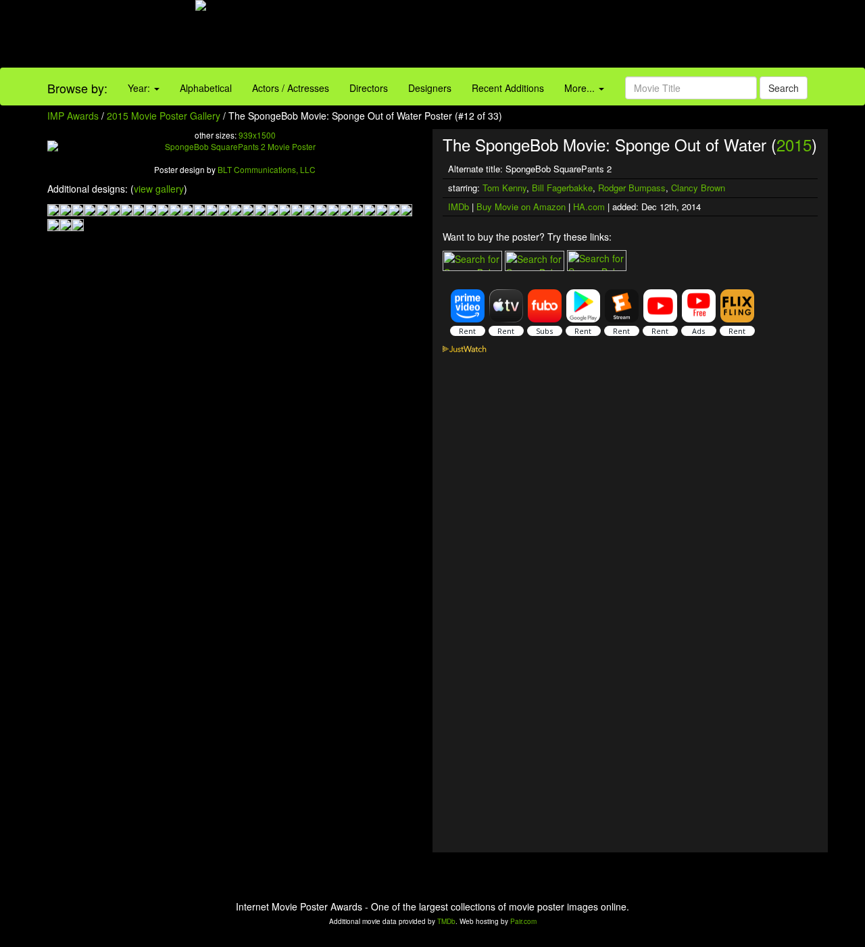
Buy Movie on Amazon (521, 206)
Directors (368, 88)
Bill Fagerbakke (562, 187)
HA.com (589, 206)
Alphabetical (206, 88)
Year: (140, 88)
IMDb (458, 206)
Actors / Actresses (290, 88)
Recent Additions (508, 88)
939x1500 (257, 135)
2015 (794, 144)
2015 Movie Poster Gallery (163, 115)
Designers (429, 88)
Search (783, 88)
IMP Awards (73, 115)
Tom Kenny (504, 187)
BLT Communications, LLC (267, 169)
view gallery (159, 188)
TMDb (446, 921)
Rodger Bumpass (632, 187)
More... (580, 88)
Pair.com (523, 921)
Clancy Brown (698, 187)
